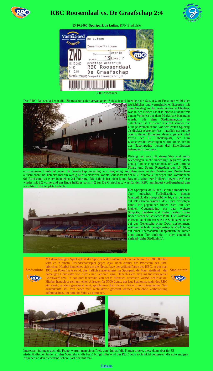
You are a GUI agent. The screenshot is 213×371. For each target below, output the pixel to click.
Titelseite (106, 365)
